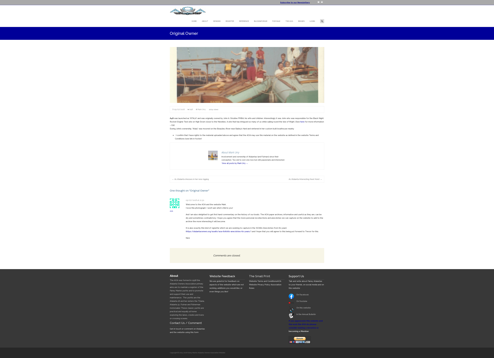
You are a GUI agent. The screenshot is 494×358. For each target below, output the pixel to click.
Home (194, 21)
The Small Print (259, 276)
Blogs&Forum (260, 21)
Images (301, 21)
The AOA (289, 21)
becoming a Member (299, 331)
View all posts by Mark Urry (235, 163)
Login (312, 21)
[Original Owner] (247, 75)
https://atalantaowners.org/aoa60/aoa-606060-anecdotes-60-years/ (218, 231)
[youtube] (322, 3)
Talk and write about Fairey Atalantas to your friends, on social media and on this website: (306, 284)
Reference (244, 21)
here (302, 122)
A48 (191, 109)
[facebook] (318, 3)
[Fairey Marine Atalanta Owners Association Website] (186, 10)
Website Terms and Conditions (263, 281)
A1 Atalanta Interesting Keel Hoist (305, 179)
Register (230, 21)
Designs (216, 21)
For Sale (276, 21)
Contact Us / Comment (186, 323)
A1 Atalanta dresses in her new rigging (190, 179)
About (205, 21)
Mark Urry (201, 109)
